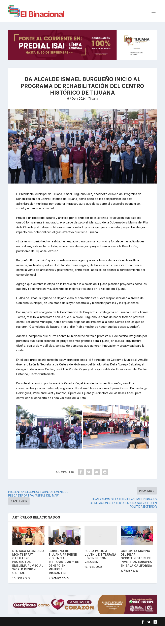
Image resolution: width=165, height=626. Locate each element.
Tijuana (93, 98)
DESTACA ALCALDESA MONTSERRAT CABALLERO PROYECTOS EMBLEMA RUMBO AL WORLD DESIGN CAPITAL (28, 562)
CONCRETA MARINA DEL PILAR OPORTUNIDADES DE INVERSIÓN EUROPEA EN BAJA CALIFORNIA (136, 558)
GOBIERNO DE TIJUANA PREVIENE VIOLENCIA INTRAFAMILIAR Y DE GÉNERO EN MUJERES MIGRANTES (63, 562)
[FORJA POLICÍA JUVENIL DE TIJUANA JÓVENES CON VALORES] (101, 535)
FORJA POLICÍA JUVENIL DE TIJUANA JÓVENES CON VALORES (100, 556)
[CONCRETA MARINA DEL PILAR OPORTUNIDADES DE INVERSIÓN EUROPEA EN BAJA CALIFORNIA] (137, 535)
